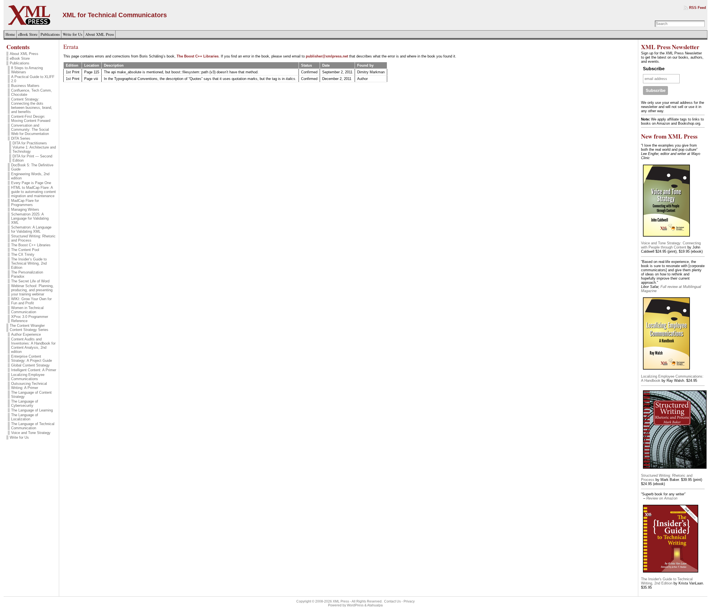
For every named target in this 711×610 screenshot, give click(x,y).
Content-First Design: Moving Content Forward (30, 118)
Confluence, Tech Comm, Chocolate (31, 92)
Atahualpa (375, 605)
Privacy (409, 601)
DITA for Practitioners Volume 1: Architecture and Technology (34, 147)
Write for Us (19, 437)
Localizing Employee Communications (27, 377)
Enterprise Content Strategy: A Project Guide (31, 358)
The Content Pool (25, 250)
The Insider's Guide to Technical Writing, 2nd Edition (667, 581)
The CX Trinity (22, 254)
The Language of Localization (24, 417)
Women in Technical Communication (27, 310)
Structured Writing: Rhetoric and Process (33, 238)
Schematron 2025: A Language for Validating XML (30, 218)
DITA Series (20, 138)
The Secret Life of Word (30, 281)
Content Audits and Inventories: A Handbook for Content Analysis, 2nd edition (33, 345)
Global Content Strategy (30, 365)
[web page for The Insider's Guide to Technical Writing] (670, 573)
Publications (19, 63)
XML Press (341, 601)
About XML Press (24, 54)
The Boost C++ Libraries (31, 245)
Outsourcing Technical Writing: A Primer (29, 385)
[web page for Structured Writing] (674, 469)
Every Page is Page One (31, 183)
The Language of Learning (32, 410)
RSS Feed (697, 8)
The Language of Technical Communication (32, 426)
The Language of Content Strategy (31, 394)
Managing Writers (25, 209)
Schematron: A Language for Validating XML (31, 229)
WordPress (355, 605)
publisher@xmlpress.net (327, 56)
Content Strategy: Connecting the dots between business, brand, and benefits (31, 105)
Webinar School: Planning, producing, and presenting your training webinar (32, 290)
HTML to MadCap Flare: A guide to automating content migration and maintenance (33, 191)
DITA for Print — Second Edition (32, 158)
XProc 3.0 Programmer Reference (29, 319)
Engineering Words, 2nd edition (30, 176)
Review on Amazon (661, 498)
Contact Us (392, 601)
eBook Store (20, 58)
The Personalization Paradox (27, 274)
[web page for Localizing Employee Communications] (666, 370)
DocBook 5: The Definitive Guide (32, 167)
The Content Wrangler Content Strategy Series (29, 327)
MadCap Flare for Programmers (25, 203)
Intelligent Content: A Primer (33, 370)
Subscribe (654, 68)
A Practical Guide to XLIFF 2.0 (32, 79)
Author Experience (26, 334)
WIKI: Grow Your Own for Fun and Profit (31, 301)
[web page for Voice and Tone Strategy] (666, 237)
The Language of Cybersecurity (24, 403)
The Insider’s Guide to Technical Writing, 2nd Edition (29, 263)
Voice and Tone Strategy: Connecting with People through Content (671, 245)
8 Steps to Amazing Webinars (27, 70)
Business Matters (25, 86)
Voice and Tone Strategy (31, 433)
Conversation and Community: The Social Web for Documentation (30, 129)
